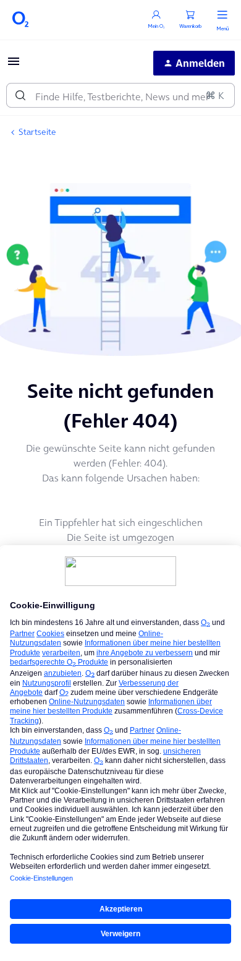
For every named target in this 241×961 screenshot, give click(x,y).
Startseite (37, 132)
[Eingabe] (20, 95)
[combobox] (120, 95)
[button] (13, 65)
